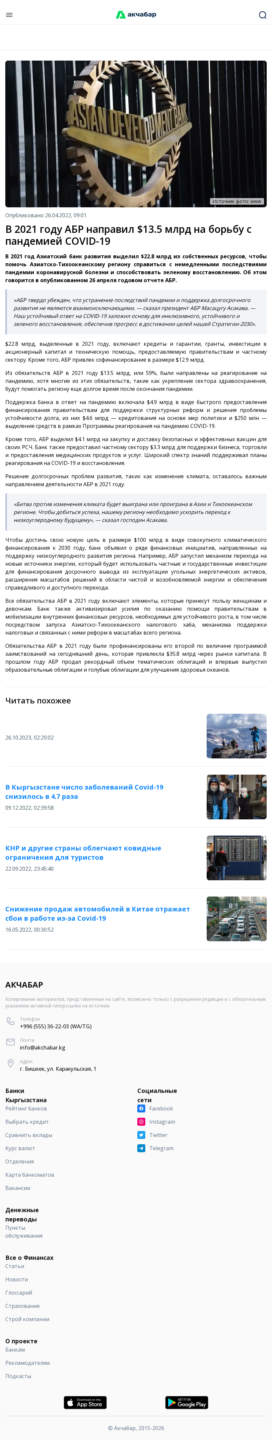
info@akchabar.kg (42, 1047)
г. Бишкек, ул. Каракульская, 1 (58, 1068)
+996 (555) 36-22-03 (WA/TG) (56, 1026)
